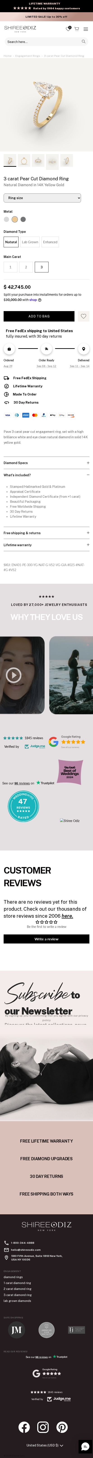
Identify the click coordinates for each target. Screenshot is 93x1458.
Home (8, 55)
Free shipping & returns (22, 533)
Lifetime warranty (18, 545)
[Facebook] (26, 1427)
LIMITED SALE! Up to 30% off (46, 16)
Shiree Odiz (18, 1455)
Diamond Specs (16, 463)
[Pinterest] (64, 1427)
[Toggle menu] (85, 29)
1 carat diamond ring (17, 1283)
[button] (85, 1446)
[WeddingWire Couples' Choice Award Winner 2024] (69, 821)
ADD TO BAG (38, 316)
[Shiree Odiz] (20, 29)
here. (67, 916)
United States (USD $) (42, 1445)
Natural (11, 242)
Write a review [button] (46, 939)
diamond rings (13, 1277)
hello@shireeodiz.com (26, 1249)
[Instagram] (45, 1427)
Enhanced (50, 242)
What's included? (17, 475)
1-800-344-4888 (22, 1242)
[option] (46, 104)
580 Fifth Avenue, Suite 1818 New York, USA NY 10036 (37, 1257)
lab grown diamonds (17, 1301)
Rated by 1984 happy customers (56, 8)
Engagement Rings (27, 55)
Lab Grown (30, 242)
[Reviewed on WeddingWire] (23, 821)
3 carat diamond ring (18, 1295)
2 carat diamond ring (17, 1289)
